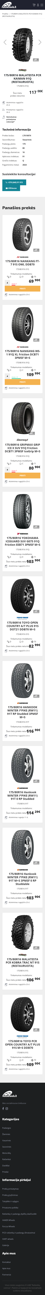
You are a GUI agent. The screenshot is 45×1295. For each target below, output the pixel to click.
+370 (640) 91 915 (15, 182)
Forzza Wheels (8, 1226)
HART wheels (8, 1239)
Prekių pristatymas (10, 1189)
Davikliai (5, 1165)
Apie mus (6, 1268)
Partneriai (6, 1274)
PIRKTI (23, 288)
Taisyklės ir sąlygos (10, 1201)
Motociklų (6, 1153)
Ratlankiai (6, 1159)
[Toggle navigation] (41, 5)
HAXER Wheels (8, 1220)
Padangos (6, 1128)
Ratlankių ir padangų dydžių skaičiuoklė (19, 1214)
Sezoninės (6, 1147)
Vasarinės (6, 1140)
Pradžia (5, 14)
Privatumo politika (10, 1207)
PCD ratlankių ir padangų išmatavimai (18, 1232)
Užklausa (12, 188)
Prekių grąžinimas (10, 1195)
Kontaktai (6, 1262)
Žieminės (6, 1134)
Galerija (5, 1245)
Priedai (5, 1172)
